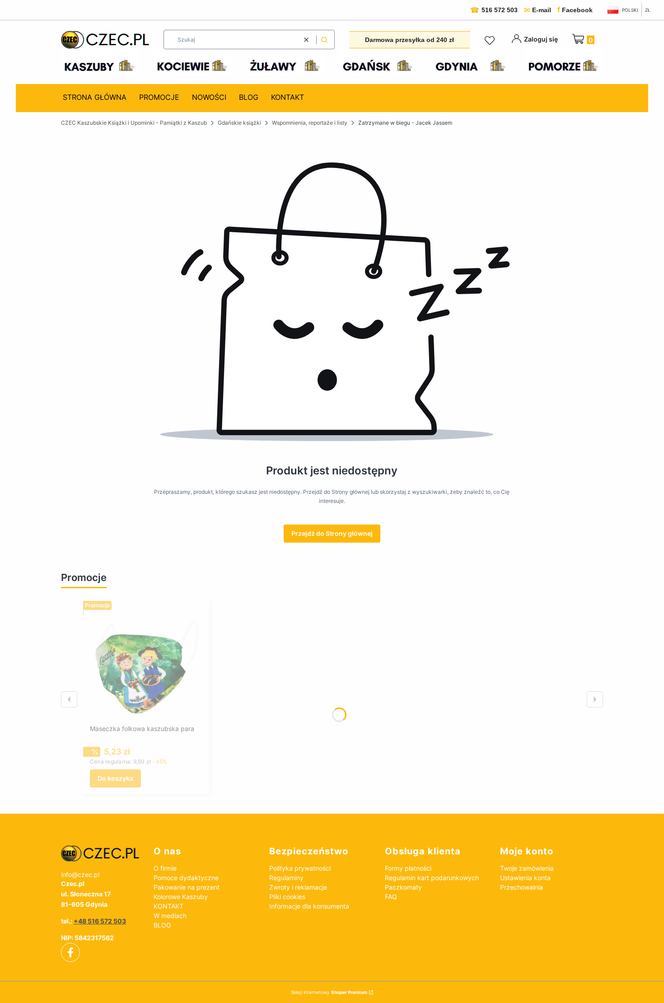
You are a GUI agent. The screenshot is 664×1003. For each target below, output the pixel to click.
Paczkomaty (403, 887)
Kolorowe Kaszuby (181, 896)
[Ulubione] (491, 40)
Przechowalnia (521, 887)
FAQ (391, 896)
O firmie (165, 868)
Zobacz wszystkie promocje (160, 578)
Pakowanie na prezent (187, 887)
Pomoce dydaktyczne (186, 877)
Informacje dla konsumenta (309, 906)
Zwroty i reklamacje (298, 887)
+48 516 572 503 (100, 921)
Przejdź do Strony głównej (332, 533)
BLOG (162, 925)
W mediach (170, 915)
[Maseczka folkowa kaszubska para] (146, 664)
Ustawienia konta (525, 877)
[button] (324, 39)
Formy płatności (408, 868)
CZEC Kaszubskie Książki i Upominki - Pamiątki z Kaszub (134, 122)
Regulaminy (286, 877)
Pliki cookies (287, 896)
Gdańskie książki (239, 122)
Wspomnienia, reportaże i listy (309, 122)
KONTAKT (168, 906)
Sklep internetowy (329, 992)
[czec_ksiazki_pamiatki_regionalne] (100, 853)
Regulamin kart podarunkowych (432, 877)
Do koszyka (115, 778)
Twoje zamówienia (527, 868)
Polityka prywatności (300, 868)
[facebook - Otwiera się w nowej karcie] (70, 952)
